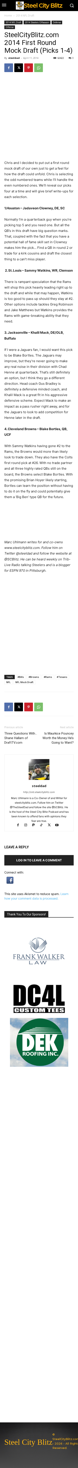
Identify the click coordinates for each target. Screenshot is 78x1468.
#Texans (62, 677)
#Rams (48, 677)
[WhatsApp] (38, 67)
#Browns (34, 677)
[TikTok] (43, 825)
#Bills (21, 677)
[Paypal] (35, 825)
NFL (8, 682)
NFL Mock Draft (24, 682)
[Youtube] (58, 825)
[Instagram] (28, 825)
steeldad (14, 57)
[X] (18, 67)
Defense (57, 22)
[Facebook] (8, 67)
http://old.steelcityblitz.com (39, 792)
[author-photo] (39, 780)
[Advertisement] (39, 629)
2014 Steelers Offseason (37, 22)
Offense (10, 27)
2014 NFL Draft (25, 15)
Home (8, 15)
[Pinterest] (28, 67)
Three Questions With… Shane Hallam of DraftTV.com (20, 738)
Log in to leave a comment (39, 860)
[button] (9, 882)
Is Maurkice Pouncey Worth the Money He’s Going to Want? (58, 738)
